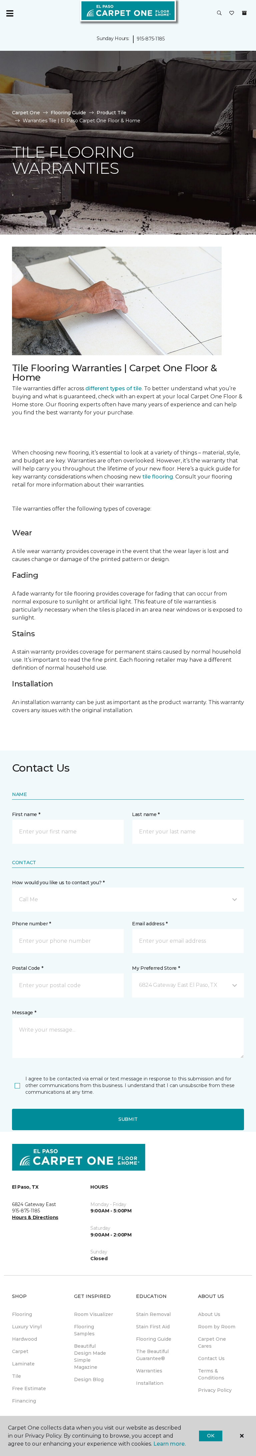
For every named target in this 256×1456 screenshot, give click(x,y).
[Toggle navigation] (9, 13)
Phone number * (31, 923)
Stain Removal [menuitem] (153, 1314)
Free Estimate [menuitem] (29, 1388)
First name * (26, 814)
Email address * (150, 923)
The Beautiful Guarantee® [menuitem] (152, 1354)
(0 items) (244, 13)
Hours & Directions (35, 1217)
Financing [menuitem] (24, 1401)
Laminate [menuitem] (23, 1364)
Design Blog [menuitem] (89, 1379)
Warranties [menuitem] (149, 1371)
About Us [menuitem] (209, 1314)
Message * (24, 1012)
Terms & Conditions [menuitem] (211, 1374)
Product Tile (111, 113)
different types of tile (113, 388)
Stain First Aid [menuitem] (153, 1327)
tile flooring (157, 477)
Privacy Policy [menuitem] (215, 1390)
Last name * (146, 814)
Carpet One (26, 113)
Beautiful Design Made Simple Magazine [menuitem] (90, 1356)
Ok (210, 1436)
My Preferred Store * (156, 968)
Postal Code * (27, 968)
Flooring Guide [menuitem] (153, 1339)
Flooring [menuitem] (22, 1314)
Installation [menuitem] (149, 1383)
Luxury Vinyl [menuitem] (27, 1327)
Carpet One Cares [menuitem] (212, 1342)
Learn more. (169, 1444)
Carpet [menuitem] (20, 1351)
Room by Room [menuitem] (216, 1327)
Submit (128, 1119)
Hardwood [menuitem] (24, 1339)
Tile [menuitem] (16, 1376)
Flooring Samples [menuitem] (84, 1330)
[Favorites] (231, 13)
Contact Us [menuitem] (211, 1358)
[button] (219, 13)
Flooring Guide (68, 113)
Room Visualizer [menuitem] (93, 1314)
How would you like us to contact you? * (58, 882)
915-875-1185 (151, 39)
